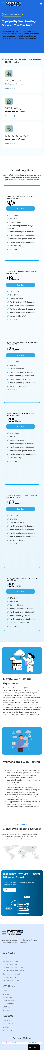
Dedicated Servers (30, 30)
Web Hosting (28, 14)
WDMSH (27, 8)
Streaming (27, 24)
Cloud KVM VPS (29, 19)
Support (26, 35)
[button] (41, 4)
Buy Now (20, 208)
